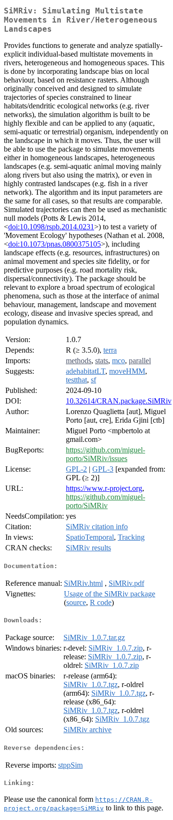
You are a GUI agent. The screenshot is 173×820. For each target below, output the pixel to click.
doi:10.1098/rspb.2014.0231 (51, 227)
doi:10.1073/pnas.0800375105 (54, 244)
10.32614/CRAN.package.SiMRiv (119, 401)
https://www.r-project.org (104, 488)
